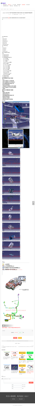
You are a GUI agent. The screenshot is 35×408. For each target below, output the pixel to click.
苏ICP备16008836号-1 (19, 405)
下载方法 (11, 5)
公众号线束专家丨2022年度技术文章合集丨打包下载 (30, 361)
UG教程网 (3, 3)
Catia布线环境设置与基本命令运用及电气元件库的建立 (25, 346)
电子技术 (28, 4)
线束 (9, 17)
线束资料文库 (5, 5)
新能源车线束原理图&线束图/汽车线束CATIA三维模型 (30, 371)
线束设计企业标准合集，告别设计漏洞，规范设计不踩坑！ (6, 358)
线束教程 (23, 4)
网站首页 (4, 4)
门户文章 (14, 4)
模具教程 (18, 4)
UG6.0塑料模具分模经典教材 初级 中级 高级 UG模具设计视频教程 (9, 347)
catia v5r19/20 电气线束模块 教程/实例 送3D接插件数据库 (17, 12)
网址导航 (15, 5)
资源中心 (9, 4)
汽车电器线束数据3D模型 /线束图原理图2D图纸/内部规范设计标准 (14, 372)
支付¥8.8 (20, 332)
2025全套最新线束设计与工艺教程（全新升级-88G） (14, 358)
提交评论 (31, 382)
